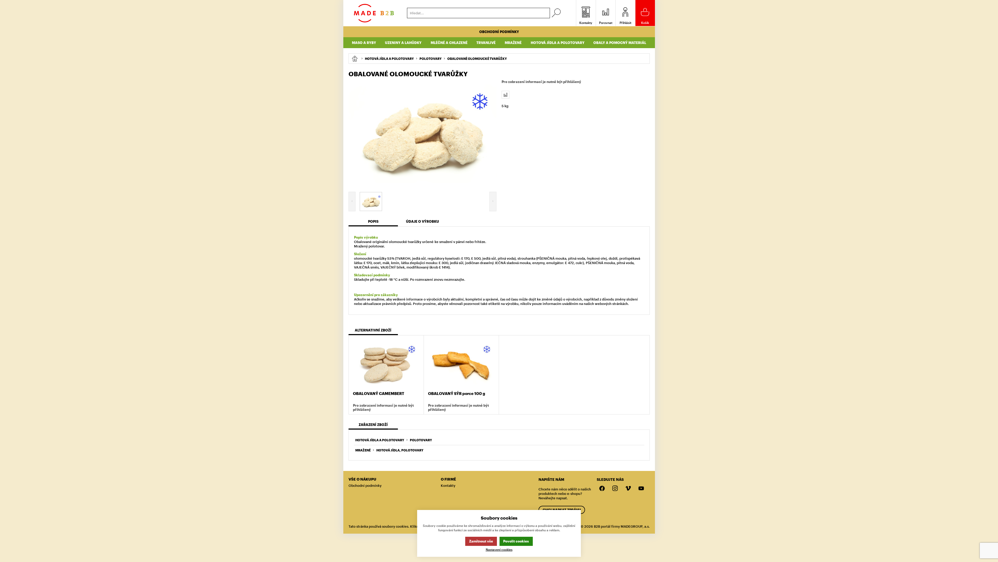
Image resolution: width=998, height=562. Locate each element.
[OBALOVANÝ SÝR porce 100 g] (461, 364)
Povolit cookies (516, 541)
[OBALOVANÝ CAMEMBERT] (386, 364)
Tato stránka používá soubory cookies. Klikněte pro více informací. (402, 526)
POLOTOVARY (421, 440)
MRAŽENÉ (363, 450)
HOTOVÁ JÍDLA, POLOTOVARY (399, 450)
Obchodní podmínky (499, 32)
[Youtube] (641, 488)
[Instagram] (615, 488)
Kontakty (448, 485)
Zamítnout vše (481, 541)
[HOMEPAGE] (354, 58)
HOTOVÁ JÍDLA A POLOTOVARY (379, 440)
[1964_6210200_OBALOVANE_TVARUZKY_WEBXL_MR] (423, 134)
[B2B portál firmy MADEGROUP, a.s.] (373, 13)
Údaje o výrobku (422, 221)
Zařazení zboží (373, 425)
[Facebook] (602, 488)
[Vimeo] (628, 488)
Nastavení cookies (499, 549)
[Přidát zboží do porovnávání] (505, 95)
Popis (373, 221)
